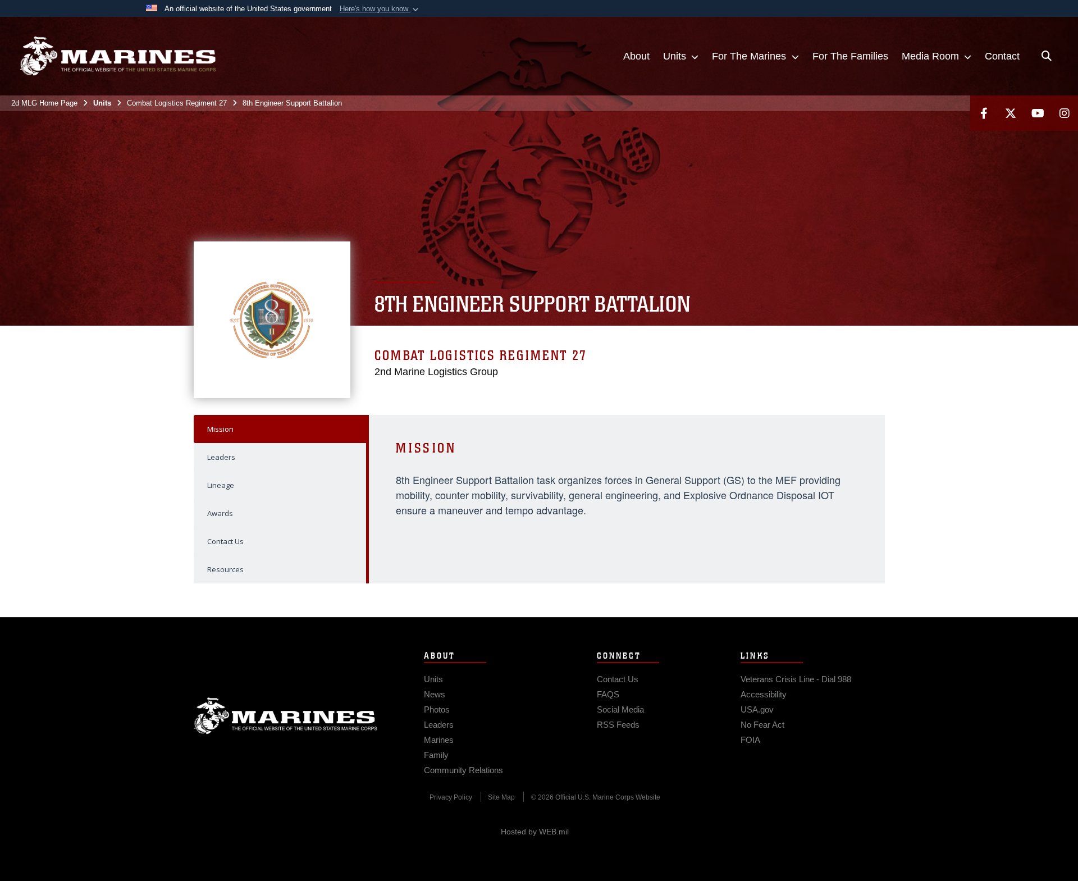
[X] (1010, 113)
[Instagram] (1064, 113)
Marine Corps (286, 716)
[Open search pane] (1046, 56)
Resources (225, 569)
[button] (380, 9)
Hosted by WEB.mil (535, 831)
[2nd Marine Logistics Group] (118, 56)
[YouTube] (1037, 113)
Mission (220, 429)
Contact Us (225, 541)
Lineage (220, 485)
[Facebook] (983, 113)
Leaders (221, 457)
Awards (220, 513)
